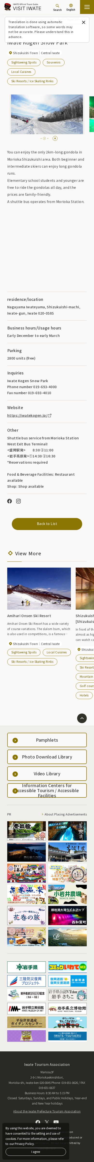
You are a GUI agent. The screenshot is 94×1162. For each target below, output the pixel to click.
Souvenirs (53, 62)
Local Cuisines (21, 71)
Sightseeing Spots (23, 62)
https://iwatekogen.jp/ (27, 415)
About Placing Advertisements (66, 814)
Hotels (84, 695)
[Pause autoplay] (55, 138)
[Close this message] (83, 22)
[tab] (44, 138)
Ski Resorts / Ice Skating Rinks (32, 81)
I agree (35, 1151)
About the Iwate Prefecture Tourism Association (47, 1111)
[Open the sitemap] (87, 7)
